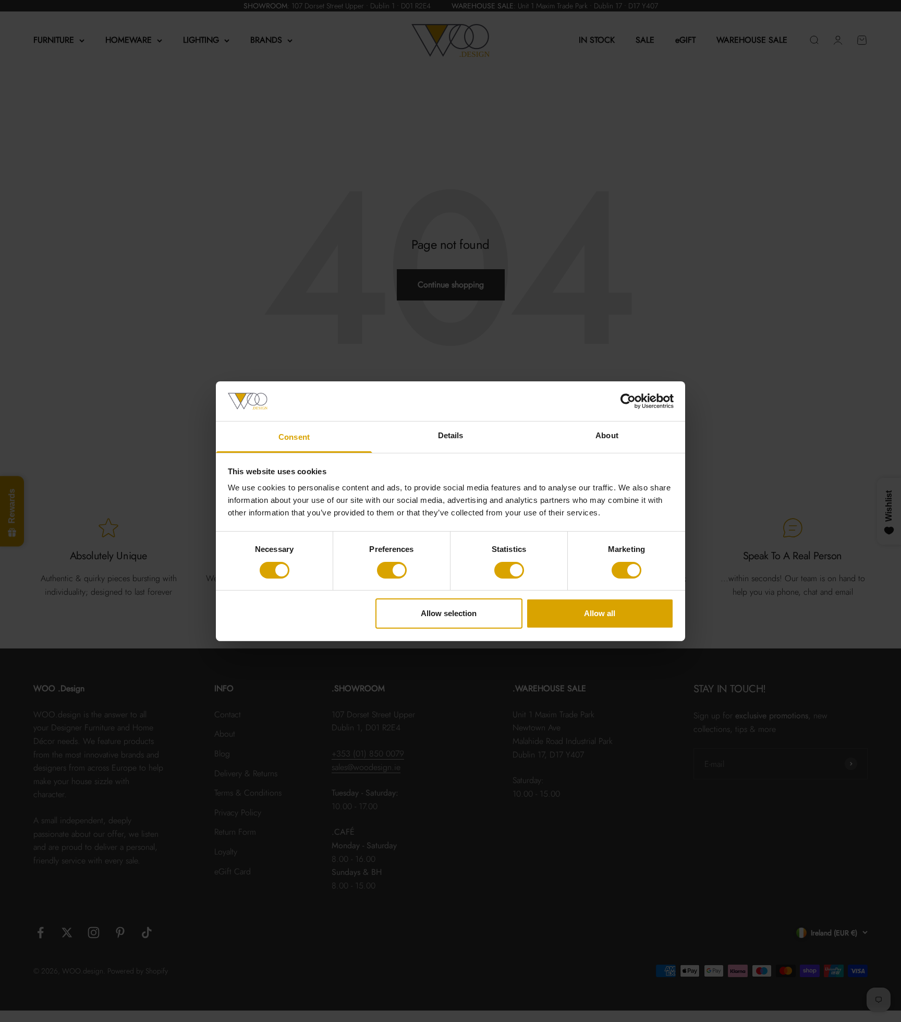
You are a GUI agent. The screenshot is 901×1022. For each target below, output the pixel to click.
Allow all (599, 613)
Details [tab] (451, 435)
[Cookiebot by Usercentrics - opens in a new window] (628, 401)
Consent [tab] (294, 436)
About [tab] (606, 435)
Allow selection (449, 613)
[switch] (392, 570)
